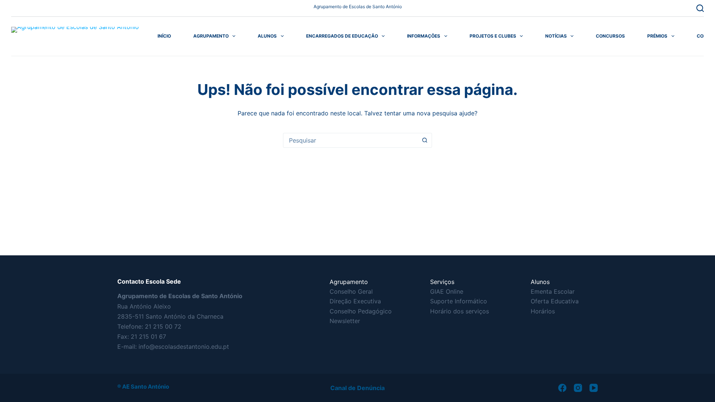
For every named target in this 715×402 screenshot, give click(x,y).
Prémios (657, 36)
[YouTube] (594, 388)
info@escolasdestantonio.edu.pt (184, 346)
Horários (543, 311)
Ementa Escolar (553, 291)
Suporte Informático (458, 301)
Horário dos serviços (459, 311)
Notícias (556, 36)
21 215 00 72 (163, 326)
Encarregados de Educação (342, 36)
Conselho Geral (351, 291)
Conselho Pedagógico (361, 311)
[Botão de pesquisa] (424, 140)
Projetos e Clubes (493, 36)
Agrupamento (211, 36)
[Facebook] (562, 388)
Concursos (610, 36)
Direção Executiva (355, 301)
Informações (423, 36)
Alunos (267, 36)
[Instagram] (578, 388)
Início (164, 36)
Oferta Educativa (555, 301)
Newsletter (345, 321)
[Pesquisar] (700, 8)
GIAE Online (446, 291)
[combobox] (350, 140)
